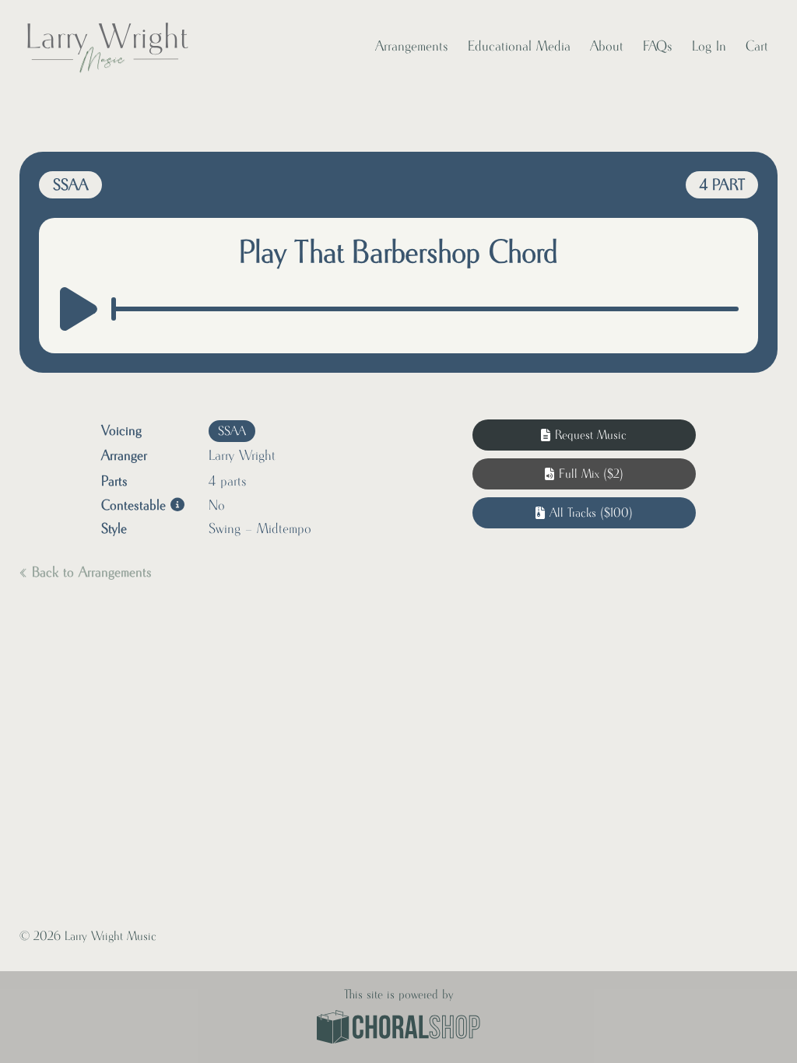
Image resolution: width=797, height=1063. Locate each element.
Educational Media (519, 47)
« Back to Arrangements (85, 573)
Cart (757, 47)
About (606, 47)
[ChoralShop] (398, 1028)
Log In (709, 47)
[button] (584, 473)
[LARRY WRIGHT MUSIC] (106, 46)
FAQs (657, 47)
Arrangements (411, 47)
